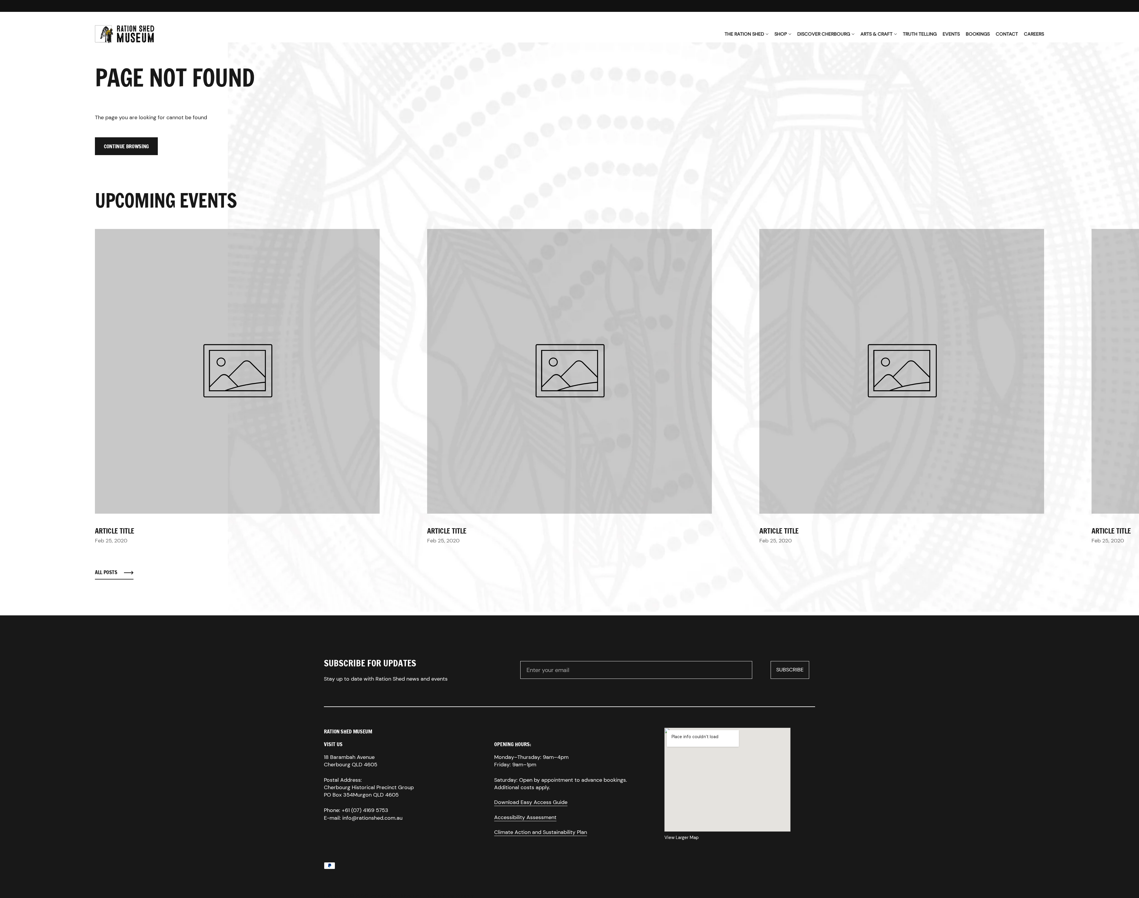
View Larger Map (681, 837)
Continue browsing (126, 146)
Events (951, 34)
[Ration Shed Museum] (124, 34)
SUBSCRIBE (792, 671)
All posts (106, 572)
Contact (1007, 34)
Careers (1034, 34)
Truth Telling (920, 34)
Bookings (978, 34)
